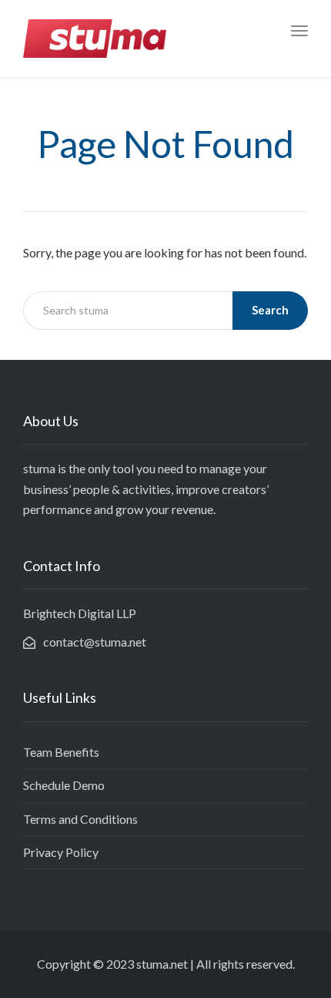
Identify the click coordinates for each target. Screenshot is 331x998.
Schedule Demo (64, 785)
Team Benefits (61, 751)
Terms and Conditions (80, 819)
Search (270, 310)
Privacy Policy (61, 852)
